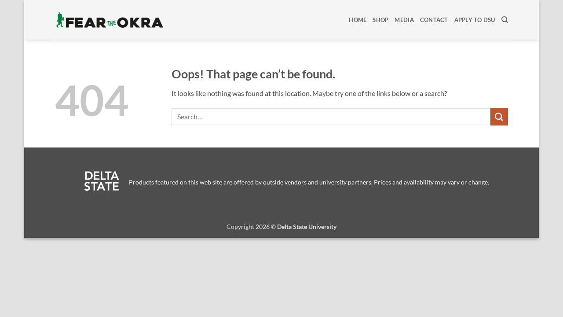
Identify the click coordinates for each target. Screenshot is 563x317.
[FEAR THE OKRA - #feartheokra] (110, 20)
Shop (380, 19)
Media (404, 19)
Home (357, 19)
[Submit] (499, 116)
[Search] (504, 19)
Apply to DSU (474, 19)
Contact (434, 19)
